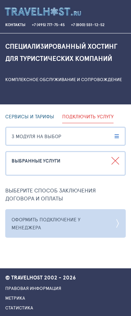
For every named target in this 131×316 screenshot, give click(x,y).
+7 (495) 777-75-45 (48, 24)
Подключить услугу (88, 116)
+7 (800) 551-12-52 (87, 24)
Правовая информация (33, 288)
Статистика (19, 308)
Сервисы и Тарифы (29, 116)
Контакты (15, 24)
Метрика (15, 298)
